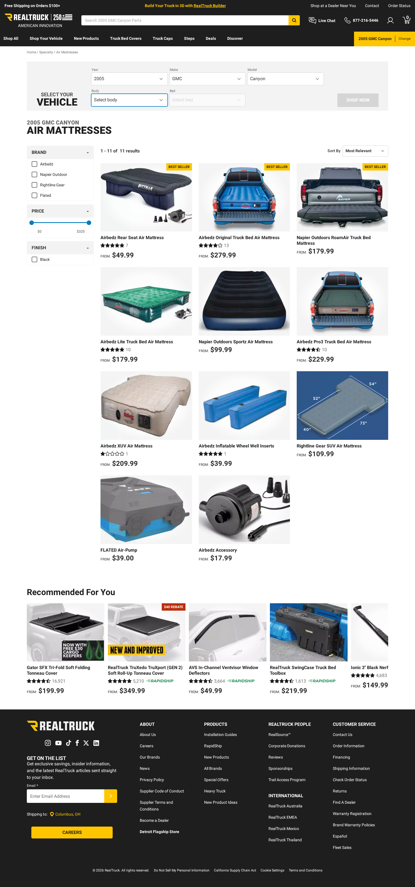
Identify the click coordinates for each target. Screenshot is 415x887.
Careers (146, 746)
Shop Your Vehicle (46, 38)
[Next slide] (382, 649)
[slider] (31, 222)
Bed (172, 91)
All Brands (213, 768)
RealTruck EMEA (282, 817)
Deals (211, 38)
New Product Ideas (220, 802)
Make (174, 70)
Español (340, 836)
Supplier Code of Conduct (162, 791)
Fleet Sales (342, 847)
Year (94, 70)
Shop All (10, 38)
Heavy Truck (215, 791)
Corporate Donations (286, 746)
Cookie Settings (272, 870)
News (145, 768)
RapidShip (213, 746)
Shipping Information (351, 768)
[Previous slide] (32, 649)
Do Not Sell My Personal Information (181, 870)
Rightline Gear (52, 185)
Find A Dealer (344, 802)
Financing (341, 757)
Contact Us (342, 734)
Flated (45, 195)
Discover (235, 38)
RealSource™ (279, 734)
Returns (340, 791)
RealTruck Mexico (283, 828)
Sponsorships (280, 768)
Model (252, 70)
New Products (86, 38)
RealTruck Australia (285, 806)
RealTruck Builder (210, 5)
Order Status (399, 5)
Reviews (275, 757)
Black (45, 259)
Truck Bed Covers (125, 38)
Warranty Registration (352, 813)
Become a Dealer (154, 820)
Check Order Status (350, 779)
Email (32, 786)
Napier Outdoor (53, 174)
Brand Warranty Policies (354, 825)
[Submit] (110, 796)
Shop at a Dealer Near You (333, 5)
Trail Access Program (286, 779)
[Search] (294, 20)
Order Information (348, 746)
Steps (189, 38)
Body (95, 91)
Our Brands (150, 757)
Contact (372, 5)
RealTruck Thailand (285, 840)
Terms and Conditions (305, 870)
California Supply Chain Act (235, 870)
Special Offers (216, 779)
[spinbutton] (39, 231)
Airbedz (46, 164)
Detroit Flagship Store (159, 831)
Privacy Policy (152, 779)
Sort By (333, 150)
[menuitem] (11, 39)
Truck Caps (163, 38)
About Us (148, 734)
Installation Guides (220, 734)
